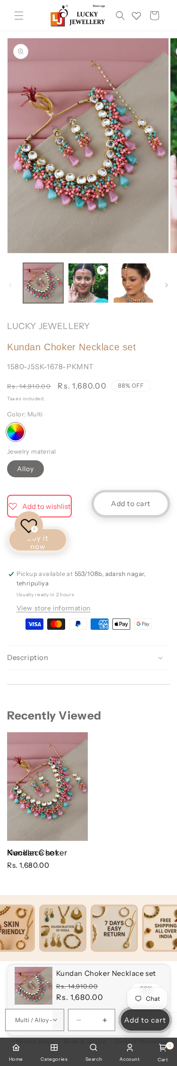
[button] (18, 15)
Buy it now (38, 542)
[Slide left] (10, 285)
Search (93, 1059)
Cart (163, 1053)
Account (129, 1059)
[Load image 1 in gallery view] (43, 283)
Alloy (25, 469)
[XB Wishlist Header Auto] (136, 15)
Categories (54, 1059)
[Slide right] (166, 285)
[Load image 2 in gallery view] (133, 283)
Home (16, 1059)
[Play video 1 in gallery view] (88, 283)
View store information (54, 608)
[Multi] (15, 431)
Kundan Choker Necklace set (37, 852)
